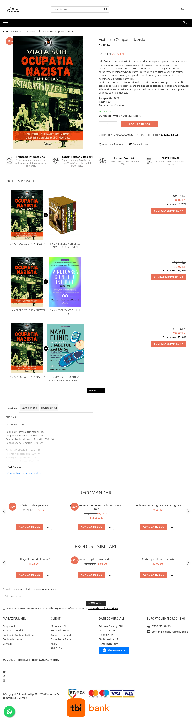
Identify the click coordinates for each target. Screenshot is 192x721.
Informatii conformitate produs (23, 473)
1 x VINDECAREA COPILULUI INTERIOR (65, 312)
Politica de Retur (60, 630)
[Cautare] (105, 9)
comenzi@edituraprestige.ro (169, 631)
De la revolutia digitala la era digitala (158, 505)
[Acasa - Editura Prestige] (21, 9)
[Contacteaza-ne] (185, 22)
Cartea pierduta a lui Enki (158, 559)
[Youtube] (4, 671)
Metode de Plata (60, 626)
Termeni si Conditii (13, 630)
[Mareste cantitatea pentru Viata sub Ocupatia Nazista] (114, 124)
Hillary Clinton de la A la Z (34, 559)
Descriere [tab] (11, 408)
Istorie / (18, 31)
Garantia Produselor (62, 635)
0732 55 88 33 (161, 626)
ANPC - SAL (57, 648)
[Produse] (6, 23)
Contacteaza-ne (116, 650)
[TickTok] (4, 676)
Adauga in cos (139, 124)
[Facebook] (4, 667)
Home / (8, 31)
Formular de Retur (61, 639)
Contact (7, 643)
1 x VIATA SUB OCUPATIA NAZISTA (26, 243)
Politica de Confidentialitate (103, 608)
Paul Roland (105, 45)
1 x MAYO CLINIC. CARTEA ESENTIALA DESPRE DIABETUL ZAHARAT (65, 378)
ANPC (54, 643)
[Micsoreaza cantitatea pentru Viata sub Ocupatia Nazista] (101, 124)
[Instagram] (4, 680)
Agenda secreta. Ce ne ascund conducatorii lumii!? (96, 507)
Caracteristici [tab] (29, 407)
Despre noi (9, 626)
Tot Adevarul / (33, 31)
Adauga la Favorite (112, 144)
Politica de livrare (12, 639)
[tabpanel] (48, 92)
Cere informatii (141, 144)
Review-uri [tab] (49, 407)
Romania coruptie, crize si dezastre (96, 559)
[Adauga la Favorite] (48, 527)
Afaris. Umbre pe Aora (34, 505)
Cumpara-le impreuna (168, 210)
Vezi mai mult (96, 390)
